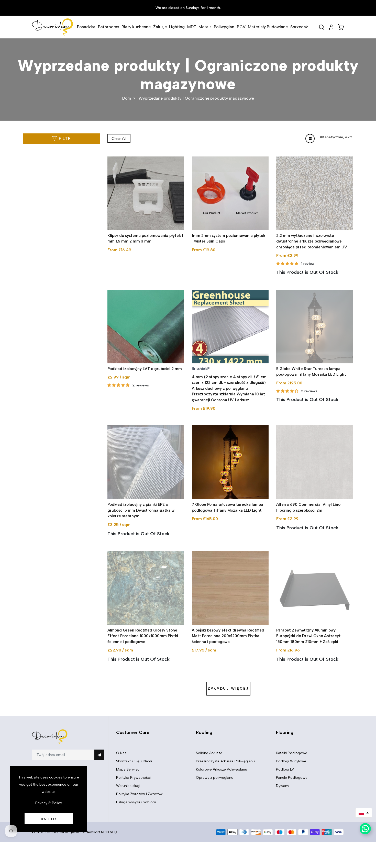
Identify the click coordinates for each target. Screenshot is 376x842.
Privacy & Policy (48, 803)
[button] (364, 812)
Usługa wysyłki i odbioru (136, 802)
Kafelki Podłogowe (291, 753)
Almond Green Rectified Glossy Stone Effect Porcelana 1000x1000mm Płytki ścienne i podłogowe (142, 636)
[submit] (99, 755)
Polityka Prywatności (133, 777)
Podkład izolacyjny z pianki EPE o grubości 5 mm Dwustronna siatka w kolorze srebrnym (140, 510)
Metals (205, 26)
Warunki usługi (128, 786)
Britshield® (201, 368)
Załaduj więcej (228, 688)
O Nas (121, 753)
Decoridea (55, 832)
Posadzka (86, 26)
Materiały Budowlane (268, 26)
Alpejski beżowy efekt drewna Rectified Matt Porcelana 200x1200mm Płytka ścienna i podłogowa (228, 636)
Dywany (282, 786)
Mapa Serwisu (127, 769)
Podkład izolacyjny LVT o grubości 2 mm (144, 368)
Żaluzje (160, 26)
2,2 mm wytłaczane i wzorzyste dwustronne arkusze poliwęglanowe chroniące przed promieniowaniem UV (311, 241)
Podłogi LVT (286, 769)
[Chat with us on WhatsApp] (365, 828)
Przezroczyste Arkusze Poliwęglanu (225, 761)
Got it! (49, 818)
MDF (191, 26)
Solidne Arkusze (209, 753)
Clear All (119, 138)
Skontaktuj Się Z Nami (134, 761)
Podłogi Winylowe (291, 761)
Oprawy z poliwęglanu (214, 777)
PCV (241, 26)
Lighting (177, 26)
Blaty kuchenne (136, 26)
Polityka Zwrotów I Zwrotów (139, 794)
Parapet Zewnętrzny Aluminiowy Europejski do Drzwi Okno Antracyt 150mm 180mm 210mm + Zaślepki (308, 636)
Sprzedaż (299, 26)
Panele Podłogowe (291, 777)
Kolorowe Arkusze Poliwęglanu (221, 769)
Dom (126, 98)
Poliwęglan (224, 26)
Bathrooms (108, 26)
